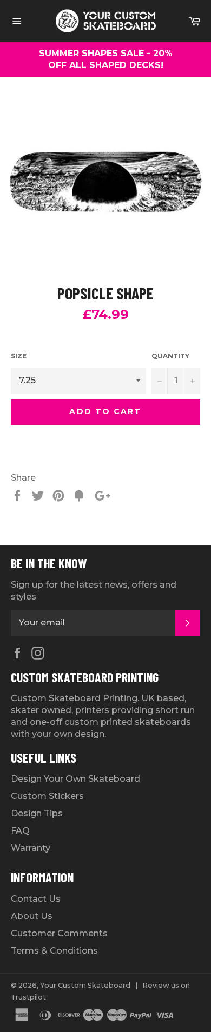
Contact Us (36, 899)
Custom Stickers (47, 796)
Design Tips (37, 813)
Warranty (30, 848)
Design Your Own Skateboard (75, 779)
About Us (31, 916)
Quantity (170, 356)
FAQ (20, 830)
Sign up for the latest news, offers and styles (93, 591)
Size (19, 356)
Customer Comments (59, 933)
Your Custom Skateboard (85, 985)
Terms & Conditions (54, 951)
